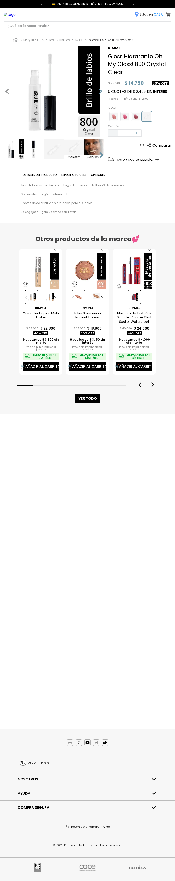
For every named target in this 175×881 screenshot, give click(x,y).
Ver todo (87, 398)
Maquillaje (31, 40)
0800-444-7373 (38, 763)
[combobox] (87, 25)
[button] (113, 116)
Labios (49, 40)
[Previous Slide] (41, 3)
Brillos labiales (70, 40)
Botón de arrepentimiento (90, 827)
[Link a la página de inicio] (16, 40)
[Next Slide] (133, 3)
